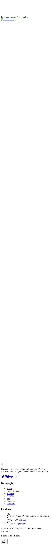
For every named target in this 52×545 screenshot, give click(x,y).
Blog (9, 498)
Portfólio (10, 496)
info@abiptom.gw (18, 524)
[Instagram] (6, 478)
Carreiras (11, 503)
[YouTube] (12, 478)
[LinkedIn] (9, 478)
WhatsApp (29, 471)
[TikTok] (16, 478)
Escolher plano (7, 196)
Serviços (10, 493)
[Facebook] (2, 478)
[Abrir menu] (14, 20)
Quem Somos (13, 491)
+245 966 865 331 (18, 520)
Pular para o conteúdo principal (14, 17)
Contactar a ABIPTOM (11, 471)
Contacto (11, 501)
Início (9, 488)
